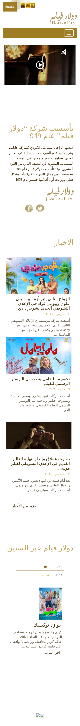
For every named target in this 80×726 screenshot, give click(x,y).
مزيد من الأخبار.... (22, 506)
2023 (58, 574)
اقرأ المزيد (52, 652)
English (10, 6)
